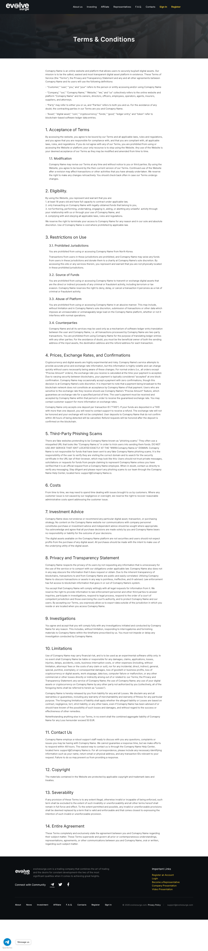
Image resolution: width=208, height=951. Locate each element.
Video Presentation (162, 889)
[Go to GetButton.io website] (7, 948)
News (29, 904)
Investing (92, 6)
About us (78, 6)
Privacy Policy (154, 905)
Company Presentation (164, 885)
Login (155, 878)
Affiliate (105, 6)
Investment (42, 904)
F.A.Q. (138, 6)
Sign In (108, 904)
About (18, 904)
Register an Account (163, 875)
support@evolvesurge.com (180, 905)
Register (96, 904)
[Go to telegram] (7, 942)
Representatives (122, 6)
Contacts (150, 6)
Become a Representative (166, 882)
